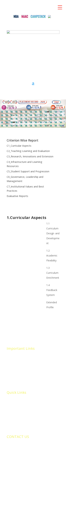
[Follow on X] (26, 47)
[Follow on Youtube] (40, 47)
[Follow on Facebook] (19, 47)
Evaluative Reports (17, 196)
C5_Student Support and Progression (28, 171)
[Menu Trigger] (60, 7)
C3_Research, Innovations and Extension (30, 156)
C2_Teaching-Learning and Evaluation (28, 151)
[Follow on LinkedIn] (33, 47)
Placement (13, 362)
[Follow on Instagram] (47, 47)
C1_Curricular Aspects (19, 145)
